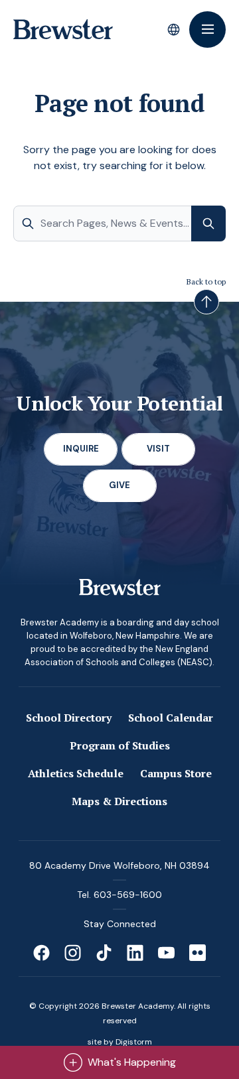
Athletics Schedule (75, 773)
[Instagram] (72, 952)
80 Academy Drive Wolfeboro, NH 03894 (119, 865)
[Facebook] (41, 952)
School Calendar (170, 717)
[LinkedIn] (135, 952)
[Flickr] (197, 952)
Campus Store (176, 773)
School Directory (69, 717)
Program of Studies (120, 745)
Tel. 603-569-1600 (119, 895)
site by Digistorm (120, 1042)
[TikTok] (104, 952)
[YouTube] (166, 952)
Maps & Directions (119, 801)
